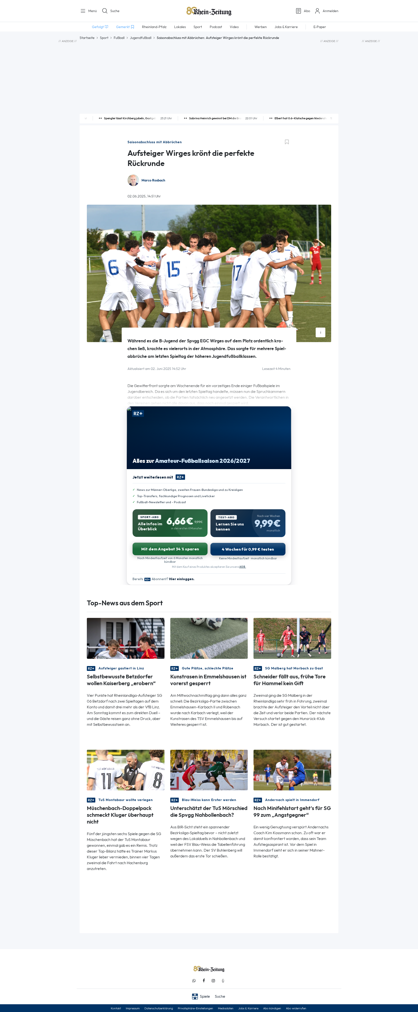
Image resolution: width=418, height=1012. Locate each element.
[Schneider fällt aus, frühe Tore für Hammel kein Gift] (292, 637)
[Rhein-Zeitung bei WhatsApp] (194, 980)
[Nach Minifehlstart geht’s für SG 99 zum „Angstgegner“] (292, 769)
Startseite (87, 38)
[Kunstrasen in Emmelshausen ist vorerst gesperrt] (209, 637)
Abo (307, 11)
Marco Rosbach (153, 180)
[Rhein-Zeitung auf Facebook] (203, 980)
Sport (104, 38)
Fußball (119, 38)
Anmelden (330, 11)
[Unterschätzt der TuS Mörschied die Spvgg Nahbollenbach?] (209, 769)
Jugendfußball (140, 38)
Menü (92, 11)
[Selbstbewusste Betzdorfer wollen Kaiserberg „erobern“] (125, 637)
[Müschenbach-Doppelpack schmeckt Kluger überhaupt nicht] (125, 769)
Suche (114, 11)
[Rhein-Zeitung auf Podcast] (223, 980)
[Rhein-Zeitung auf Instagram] (213, 980)
